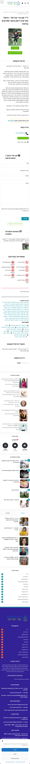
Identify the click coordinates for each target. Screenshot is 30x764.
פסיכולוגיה (25, 584)
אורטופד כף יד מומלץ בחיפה (20, 309)
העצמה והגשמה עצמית (23, 581)
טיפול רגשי (25, 576)
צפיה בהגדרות (15, 758)
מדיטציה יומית (15, 490)
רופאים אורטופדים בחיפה (12, 320)
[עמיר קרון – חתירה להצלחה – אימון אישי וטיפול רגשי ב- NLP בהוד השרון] (24, 551)
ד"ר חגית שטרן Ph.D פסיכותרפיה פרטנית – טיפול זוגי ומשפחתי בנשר (10, 539)
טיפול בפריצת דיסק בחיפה (16, 318)
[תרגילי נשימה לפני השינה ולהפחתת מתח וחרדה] (24, 464)
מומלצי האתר (25, 601)
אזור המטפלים (25, 594)
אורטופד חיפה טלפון (9, 306)
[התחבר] (22, 4)
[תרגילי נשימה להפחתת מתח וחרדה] (24, 474)
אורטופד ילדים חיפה (23, 308)
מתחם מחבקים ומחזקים (23, 599)
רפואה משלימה (24, 579)
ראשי (26, 12)
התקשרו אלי (15, 48)
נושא (27, 183)
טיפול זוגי (26, 586)
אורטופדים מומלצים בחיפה (17, 316)
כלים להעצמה (25, 591)
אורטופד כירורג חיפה (10, 308)
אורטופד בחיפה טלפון (22, 304)
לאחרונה (8, 513)
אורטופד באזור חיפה (23, 302)
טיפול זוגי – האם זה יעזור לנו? (11, 500)
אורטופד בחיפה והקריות (9, 302)
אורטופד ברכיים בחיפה (22, 306)
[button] (2, 741)
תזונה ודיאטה (25, 589)
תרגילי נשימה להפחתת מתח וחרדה (10, 470)
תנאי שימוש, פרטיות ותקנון (20, 761)
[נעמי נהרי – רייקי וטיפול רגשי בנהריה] (24, 531)
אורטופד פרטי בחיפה (19, 315)
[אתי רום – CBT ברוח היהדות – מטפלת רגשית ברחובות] (24, 561)
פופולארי (23, 513)
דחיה (15, 754)
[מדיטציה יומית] (24, 493)
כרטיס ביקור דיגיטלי (23, 597)
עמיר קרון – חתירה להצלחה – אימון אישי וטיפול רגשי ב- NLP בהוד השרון (10, 549)
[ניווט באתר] (28, 4)
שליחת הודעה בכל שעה (15, 53)
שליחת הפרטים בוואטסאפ (15, 223)
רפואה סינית (21, 12)
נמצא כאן (11, 121)
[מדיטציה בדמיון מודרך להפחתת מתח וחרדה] (24, 483)
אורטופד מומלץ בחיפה (18, 313)
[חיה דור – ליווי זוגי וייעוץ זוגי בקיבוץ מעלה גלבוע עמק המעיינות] (24, 521)
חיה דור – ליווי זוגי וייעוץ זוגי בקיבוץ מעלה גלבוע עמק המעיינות (11, 520)
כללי (27, 574)
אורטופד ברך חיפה (10, 304)
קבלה (15, 750)
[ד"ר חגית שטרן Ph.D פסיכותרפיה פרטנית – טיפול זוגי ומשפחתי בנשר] (24, 541)
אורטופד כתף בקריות (18, 311)
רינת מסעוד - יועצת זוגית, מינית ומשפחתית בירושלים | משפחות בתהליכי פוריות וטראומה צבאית (10, 380)
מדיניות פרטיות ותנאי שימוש (10, 761)
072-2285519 (20, 133)
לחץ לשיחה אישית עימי (23, 138)
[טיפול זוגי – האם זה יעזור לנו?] (24, 503)
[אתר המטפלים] (14, 3)
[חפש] (25, 4)
